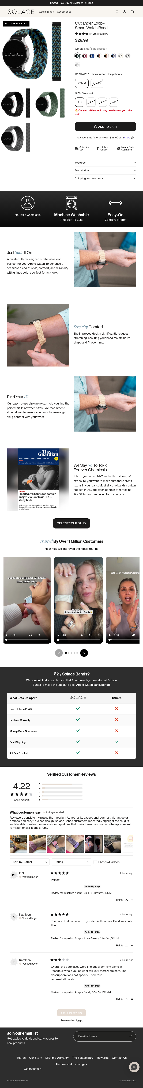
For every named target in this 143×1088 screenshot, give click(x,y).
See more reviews (71, 1012)
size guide (35, 403)
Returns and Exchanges (71, 1064)
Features (80, 162)
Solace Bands (21, 1080)
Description (82, 170)
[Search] (117, 12)
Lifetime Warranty (57, 1057)
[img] (53, 812)
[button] (60, 784)
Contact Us (119, 1057)
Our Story (35, 1057)
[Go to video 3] (71, 653)
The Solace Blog (82, 1057)
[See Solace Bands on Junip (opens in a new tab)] (79, 1020)
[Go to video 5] (77, 653)
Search (21, 1057)
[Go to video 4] (74, 653)
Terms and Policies (127, 1080)
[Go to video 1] (66, 653)
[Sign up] (130, 1036)
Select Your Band (71, 523)
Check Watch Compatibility (106, 74)
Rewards (102, 1057)
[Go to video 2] (68, 653)
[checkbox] (113, 862)
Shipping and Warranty (89, 178)
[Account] (124, 12)
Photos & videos (108, 862)
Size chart (87, 93)
